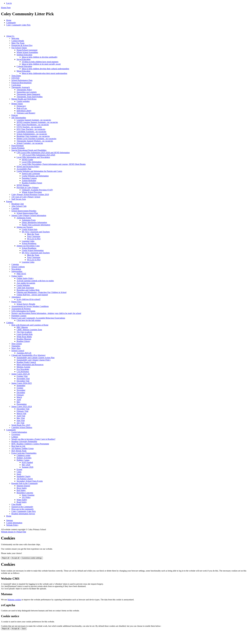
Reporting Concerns (25, 493)
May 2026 (26, 465)
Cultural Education (24, 66)
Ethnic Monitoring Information (34, 222)
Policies (14, 115)
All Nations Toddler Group (22, 448)
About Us (10, 36)
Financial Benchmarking (21, 83)
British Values (17, 104)
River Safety (22, 488)
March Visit (21, 413)
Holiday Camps (23, 460)
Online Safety (17, 276)
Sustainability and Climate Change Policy (34, 360)
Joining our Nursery (25, 227)
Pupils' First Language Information (36, 225)
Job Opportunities (18, 117)
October (20, 388)
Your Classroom (33, 236)
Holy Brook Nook (18, 451)
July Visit (20, 423)
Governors (15, 434)
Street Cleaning (28, 495)
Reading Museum (24, 339)
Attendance (16, 297)
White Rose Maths (24, 336)
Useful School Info (29, 229)
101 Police (26, 497)
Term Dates (16, 76)
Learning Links (28, 241)
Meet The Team (17, 43)
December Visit (23, 381)
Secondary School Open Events (30, 481)
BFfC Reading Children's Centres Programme (30, 444)
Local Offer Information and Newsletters (33, 157)
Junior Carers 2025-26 (20, 374)
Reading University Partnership (24, 441)
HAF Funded (27, 462)
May (18, 402)
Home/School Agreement (27, 50)
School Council (17, 350)
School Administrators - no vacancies (32, 134)
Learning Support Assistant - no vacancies (34, 120)
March (19, 397)
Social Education (23, 59)
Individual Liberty (24, 111)
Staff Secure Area (18, 199)
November (21, 390)
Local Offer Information (32, 162)
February (20, 395)
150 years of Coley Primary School (25, 197)
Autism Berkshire (29, 180)
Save (24, 629)
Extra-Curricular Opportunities (23, 453)
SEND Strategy (23, 185)
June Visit (21, 420)
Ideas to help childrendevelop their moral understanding (44, 73)
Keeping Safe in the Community (24, 483)
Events (19, 469)
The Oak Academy (24, 332)
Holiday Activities (24, 458)
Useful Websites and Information (35, 176)
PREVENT (21, 274)
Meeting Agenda (23, 367)
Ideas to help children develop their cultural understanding (45, 69)
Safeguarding (16, 271)
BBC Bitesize (22, 327)
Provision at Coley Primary (28, 187)
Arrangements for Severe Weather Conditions (30, 306)
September (21, 385)
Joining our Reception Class (28, 246)
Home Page (6, 7)
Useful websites (23, 101)
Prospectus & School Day (22, 45)
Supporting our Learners (27, 92)
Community (11, 22)
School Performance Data (21, 80)
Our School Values (19, 48)
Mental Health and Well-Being (23, 99)
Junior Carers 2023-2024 (21, 406)
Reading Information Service (23, 514)
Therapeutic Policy (24, 90)
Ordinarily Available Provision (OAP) (37, 190)
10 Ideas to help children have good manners (40, 62)
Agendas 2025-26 (24, 353)
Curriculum (16, 85)
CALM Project (23, 371)
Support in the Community (22, 507)
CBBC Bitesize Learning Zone (29, 330)
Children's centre (23, 455)
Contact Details (17, 41)
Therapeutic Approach (20, 87)
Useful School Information (33, 250)
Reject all (5, 558)
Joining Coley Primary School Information (28, 215)
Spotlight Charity (24, 476)
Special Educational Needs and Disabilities (28, 150)
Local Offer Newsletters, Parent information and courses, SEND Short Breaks (54, 164)
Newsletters (16, 269)
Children (9, 323)
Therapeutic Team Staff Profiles (30, 97)
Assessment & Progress (21, 309)
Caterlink (15, 208)
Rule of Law (22, 108)
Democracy (21, 106)
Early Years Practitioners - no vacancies (33, 124)
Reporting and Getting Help (28, 290)
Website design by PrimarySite (13, 532)
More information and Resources (30, 364)
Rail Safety (21, 490)
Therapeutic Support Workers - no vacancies (35, 141)
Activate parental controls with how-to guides (35, 281)
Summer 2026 (27, 467)
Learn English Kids (25, 334)
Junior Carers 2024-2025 (21, 383)
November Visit (23, 378)
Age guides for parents (26, 283)
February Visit (22, 411)
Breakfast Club (17, 204)
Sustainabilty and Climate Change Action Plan (35, 357)
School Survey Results (26, 304)
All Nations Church (25, 479)
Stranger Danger (23, 486)
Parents (9, 201)
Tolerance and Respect (26, 113)
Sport (19, 474)
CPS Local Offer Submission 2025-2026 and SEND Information (43, 152)
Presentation (22, 404)
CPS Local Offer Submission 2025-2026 (38, 155)
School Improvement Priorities (23, 211)
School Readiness (29, 243)
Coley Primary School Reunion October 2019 (30, 194)
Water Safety (22, 500)
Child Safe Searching (25, 288)
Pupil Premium (17, 145)
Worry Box (16, 348)
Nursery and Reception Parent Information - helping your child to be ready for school (46, 313)
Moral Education (23, 71)
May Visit (21, 418)
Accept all (15, 558)
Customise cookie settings (32, 558)
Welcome (15, 38)
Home (8, 20)
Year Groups (16, 343)
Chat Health (16, 504)
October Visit (22, 376)
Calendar (15, 264)
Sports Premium (18, 148)
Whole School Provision (32, 192)
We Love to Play (34, 239)
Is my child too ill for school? (28, 299)
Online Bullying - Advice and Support (32, 295)
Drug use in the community (22, 509)
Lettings (14, 437)
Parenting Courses (29, 178)
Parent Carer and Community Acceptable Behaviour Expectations (38, 318)
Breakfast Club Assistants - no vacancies (33, 136)
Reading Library (23, 341)
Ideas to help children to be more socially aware (41, 64)
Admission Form (29, 220)
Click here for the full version (29, 320)
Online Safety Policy (25, 278)
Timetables (15, 346)
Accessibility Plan (24, 169)
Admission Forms (24, 218)
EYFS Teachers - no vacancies (29, 127)
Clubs (19, 472)
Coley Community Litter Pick (18, 25)
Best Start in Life (18, 446)
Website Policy (12, 525)
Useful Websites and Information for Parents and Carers (39, 171)
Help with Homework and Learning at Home (29, 325)
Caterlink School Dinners (21, 427)
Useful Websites (23, 285)
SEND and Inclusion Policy (28, 166)
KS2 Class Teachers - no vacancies (31, 129)
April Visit (21, 416)
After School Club (18, 206)
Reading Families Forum (32, 183)
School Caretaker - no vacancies (30, 143)
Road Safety (22, 502)
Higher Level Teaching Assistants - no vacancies (36, 138)
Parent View (16, 302)
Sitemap (9, 520)
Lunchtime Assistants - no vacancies (31, 131)
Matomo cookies (14, 600)
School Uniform (18, 267)
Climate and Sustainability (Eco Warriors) (28, 355)
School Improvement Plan (27, 213)
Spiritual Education (24, 55)
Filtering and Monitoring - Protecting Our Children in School (41, 292)
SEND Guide (27, 159)
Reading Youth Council (26, 362)
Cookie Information (14, 523)
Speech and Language (31, 173)
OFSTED (15, 78)
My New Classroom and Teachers (36, 232)
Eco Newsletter (23, 369)
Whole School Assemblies (27, 52)
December (21, 392)
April (19, 399)
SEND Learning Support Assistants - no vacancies (37, 122)
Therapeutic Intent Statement (28, 94)
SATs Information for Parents (23, 311)
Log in (9, 3)
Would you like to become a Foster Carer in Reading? (33, 439)
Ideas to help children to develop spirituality (39, 57)
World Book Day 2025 (20, 425)
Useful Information (19, 432)
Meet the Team (33, 234)
